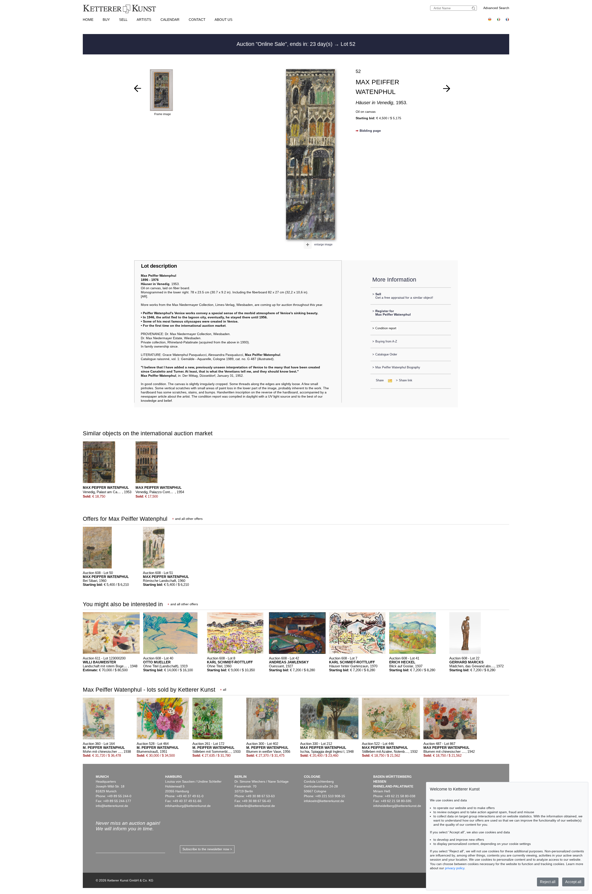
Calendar (169, 20)
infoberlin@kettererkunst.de (254, 806)
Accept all (573, 882)
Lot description (159, 266)
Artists (144, 20)
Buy (106, 20)
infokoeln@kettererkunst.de (324, 801)
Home (88, 20)
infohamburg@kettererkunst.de (188, 806)
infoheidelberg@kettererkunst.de (397, 806)
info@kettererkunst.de (112, 806)
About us (223, 20)
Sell (123, 20)
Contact (197, 20)
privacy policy (454, 868)
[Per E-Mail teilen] (389, 380)
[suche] (474, 8)
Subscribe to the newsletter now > (207, 849)
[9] (137, 88)
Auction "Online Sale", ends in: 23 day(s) (285, 44)
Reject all (547, 882)
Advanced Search (496, 8)
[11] (446, 88)
